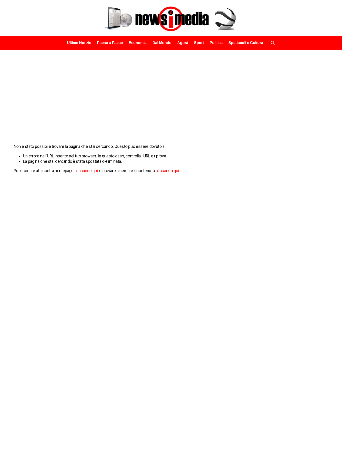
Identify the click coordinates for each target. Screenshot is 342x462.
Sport (199, 43)
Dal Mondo (161, 43)
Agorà (182, 43)
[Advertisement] (171, 84)
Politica (216, 43)
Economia (138, 43)
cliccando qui (86, 170)
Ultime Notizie (79, 43)
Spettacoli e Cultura (245, 43)
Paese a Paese (110, 43)
